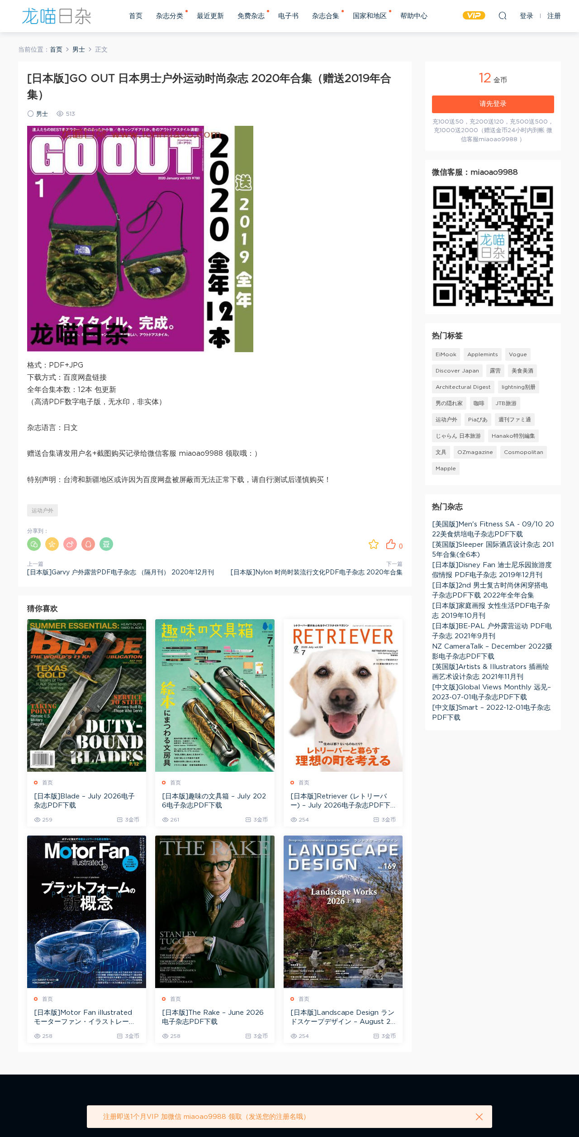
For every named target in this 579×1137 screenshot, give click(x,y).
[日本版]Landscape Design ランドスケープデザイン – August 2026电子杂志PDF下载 (342, 1018)
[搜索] (502, 15)
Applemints (482, 354)
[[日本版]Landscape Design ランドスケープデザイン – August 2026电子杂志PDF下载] (343, 912)
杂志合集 (325, 16)
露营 (495, 370)
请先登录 (493, 103)
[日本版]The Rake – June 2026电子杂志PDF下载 (213, 1017)
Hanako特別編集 (513, 436)
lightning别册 (519, 387)
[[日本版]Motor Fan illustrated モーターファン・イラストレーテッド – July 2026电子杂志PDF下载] (86, 912)
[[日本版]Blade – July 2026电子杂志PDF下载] (86, 695)
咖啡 (479, 403)
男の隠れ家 (449, 403)
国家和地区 (370, 16)
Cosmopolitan (523, 452)
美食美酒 (522, 370)
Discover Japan (457, 370)
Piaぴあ (478, 419)
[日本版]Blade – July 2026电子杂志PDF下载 (84, 801)
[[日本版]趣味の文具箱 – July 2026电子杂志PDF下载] (214, 695)
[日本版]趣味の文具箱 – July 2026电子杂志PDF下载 (214, 801)
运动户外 (42, 510)
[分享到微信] (34, 544)
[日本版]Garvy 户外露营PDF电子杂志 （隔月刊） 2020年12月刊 (120, 572)
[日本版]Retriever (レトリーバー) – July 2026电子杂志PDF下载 (340, 801)
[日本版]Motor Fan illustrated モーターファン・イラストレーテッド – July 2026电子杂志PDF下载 (86, 1018)
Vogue (518, 354)
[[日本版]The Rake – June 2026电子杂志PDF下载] (214, 912)
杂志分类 (169, 16)
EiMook (446, 354)
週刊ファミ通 (514, 419)
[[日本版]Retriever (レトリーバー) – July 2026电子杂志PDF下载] (343, 695)
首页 (135, 16)
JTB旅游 (506, 403)
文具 (441, 452)
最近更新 (210, 16)
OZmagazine (475, 452)
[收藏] (373, 544)
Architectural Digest (463, 387)
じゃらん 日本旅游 (458, 436)
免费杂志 (251, 16)
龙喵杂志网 (56, 16)
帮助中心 (413, 16)
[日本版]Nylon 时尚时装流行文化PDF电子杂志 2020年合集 (317, 572)
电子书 (288, 16)
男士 (42, 114)
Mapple (446, 468)
